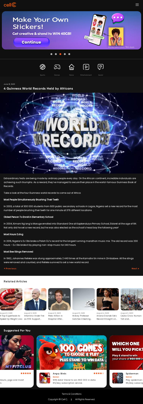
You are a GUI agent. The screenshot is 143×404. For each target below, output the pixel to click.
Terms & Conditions (71, 394)
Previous (10, 268)
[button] (51, 54)
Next (135, 268)
